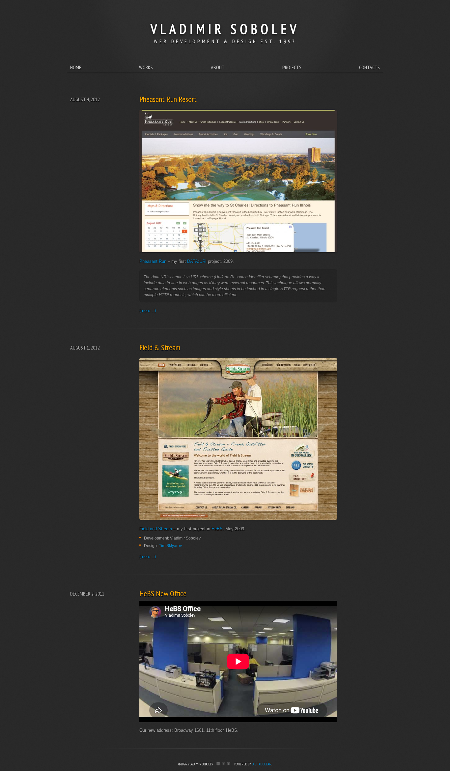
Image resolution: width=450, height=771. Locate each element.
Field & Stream (159, 347)
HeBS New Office (162, 593)
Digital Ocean (261, 764)
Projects (291, 67)
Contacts (369, 67)
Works (146, 67)
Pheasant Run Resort (168, 99)
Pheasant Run (152, 261)
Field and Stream (155, 528)
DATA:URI (197, 261)
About (218, 67)
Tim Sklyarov (170, 545)
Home (75, 67)
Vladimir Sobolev (225, 29)
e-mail (218, 763)
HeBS (217, 528)
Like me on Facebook (223, 763)
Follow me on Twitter (228, 763)
